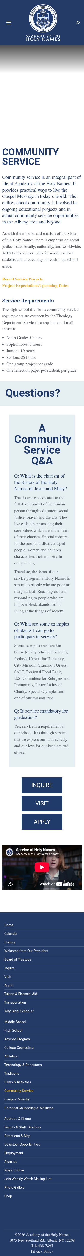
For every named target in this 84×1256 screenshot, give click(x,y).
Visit (7, 977)
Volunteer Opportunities (22, 1144)
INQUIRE (42, 785)
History (9, 942)
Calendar (10, 934)
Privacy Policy (42, 1251)
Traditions (11, 1073)
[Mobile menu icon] (8, 22)
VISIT (42, 803)
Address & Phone (17, 1119)
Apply (8, 985)
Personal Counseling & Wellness (29, 1108)
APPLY (42, 821)
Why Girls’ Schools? (19, 1011)
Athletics (11, 1056)
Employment (13, 1153)
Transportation (15, 1002)
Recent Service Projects (22, 279)
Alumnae (10, 1162)
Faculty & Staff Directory (22, 1127)
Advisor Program (17, 1039)
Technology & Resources (23, 1065)
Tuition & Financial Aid (20, 994)
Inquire (9, 968)
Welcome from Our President (26, 951)
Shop (8, 1196)
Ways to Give (14, 1170)
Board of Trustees (17, 959)
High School (13, 1030)
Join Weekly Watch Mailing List (27, 1179)
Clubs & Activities (17, 1082)
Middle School (15, 1022)
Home (8, 925)
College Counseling (19, 1048)
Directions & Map (17, 1136)
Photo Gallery (14, 1187)
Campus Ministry (17, 1099)
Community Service (18, 1091)
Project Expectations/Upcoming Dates (35, 285)
